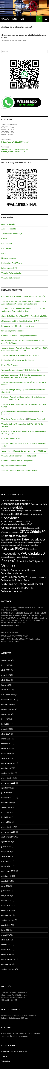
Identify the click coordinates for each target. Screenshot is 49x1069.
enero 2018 (6, 910)
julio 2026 (5, 665)
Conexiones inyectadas (14, 527)
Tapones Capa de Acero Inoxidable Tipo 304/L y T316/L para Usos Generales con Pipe (24, 349)
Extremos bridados (33, 539)
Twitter (13, 1051)
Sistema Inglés (14, 557)
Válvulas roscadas (11, 591)
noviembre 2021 (8, 783)
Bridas (18, 513)
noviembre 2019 (8, 832)
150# (3, 500)
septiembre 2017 (8, 920)
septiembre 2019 (8, 837)
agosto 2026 (6, 660)
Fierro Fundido (7, 248)
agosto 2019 (6, 841)
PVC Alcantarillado (29, 549)
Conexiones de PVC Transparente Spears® (19, 335)
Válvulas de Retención (10, 278)
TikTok (4, 1056)
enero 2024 (6, 748)
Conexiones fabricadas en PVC (16, 524)
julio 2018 (5, 886)
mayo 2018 (6, 895)
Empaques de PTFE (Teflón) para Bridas (17, 326)
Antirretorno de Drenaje (11, 233)
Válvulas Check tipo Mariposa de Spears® (18, 456)
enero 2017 (6, 954)
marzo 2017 (6, 944)
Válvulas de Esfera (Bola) (15, 580)
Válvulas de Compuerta (36, 577)
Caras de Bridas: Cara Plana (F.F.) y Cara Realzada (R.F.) (24, 316)
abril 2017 (5, 940)
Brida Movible (7, 514)
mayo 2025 (6, 675)
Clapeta (39, 514)
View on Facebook (7, 625)
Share (17, 625)
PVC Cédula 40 (10, 553)
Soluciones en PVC (9, 268)
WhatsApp (5, 1061)
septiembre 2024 (8, 709)
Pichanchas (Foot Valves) (11, 263)
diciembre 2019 (8, 827)
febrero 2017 (7, 949)
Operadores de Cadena (9, 545)
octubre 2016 (7, 964)
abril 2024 (5, 734)
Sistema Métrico (29, 557)
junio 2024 (5, 724)
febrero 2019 (7, 866)
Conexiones (10, 518)
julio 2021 (5, 792)
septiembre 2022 (8, 773)
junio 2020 (5, 817)
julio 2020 (5, 812)
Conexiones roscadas (10, 532)
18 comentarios (20, 40)
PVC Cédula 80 (32, 553)
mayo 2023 (6, 753)
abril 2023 (5, 758)
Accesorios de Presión (15, 503)
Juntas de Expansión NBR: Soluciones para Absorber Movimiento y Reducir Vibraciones (23, 376)
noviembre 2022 (8, 763)
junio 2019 (5, 846)
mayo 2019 (6, 851)
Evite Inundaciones (11, 539)
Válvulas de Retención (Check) (22, 584)
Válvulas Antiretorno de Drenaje (18, 569)
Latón (3, 253)
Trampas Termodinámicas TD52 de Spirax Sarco (21, 370)
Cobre (4, 238)
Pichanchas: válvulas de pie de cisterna (17, 360)
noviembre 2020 (8, 797)
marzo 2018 (6, 900)
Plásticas (7, 548)
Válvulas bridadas (11, 573)
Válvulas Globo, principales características (19, 470)
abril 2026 (5, 670)
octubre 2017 (7, 915)
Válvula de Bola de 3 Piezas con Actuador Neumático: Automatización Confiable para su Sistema (23, 302)
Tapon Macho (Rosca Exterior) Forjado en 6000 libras (23, 451)
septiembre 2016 (8, 969)
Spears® (8, 560)
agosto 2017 (6, 925)
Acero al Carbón (8, 224)
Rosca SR (4, 557)
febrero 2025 (7, 685)
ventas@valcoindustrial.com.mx (14, 149)
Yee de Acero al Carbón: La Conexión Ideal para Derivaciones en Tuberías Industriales (23, 309)
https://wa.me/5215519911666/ (14, 142)
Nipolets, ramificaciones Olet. (13, 465)
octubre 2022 (7, 768)
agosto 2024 (6, 714)
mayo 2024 (6, 729)
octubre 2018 (7, 876)
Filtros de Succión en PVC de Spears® (17, 460)
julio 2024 (5, 719)
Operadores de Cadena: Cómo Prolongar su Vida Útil (23, 296)
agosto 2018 (6, 881)
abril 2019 (5, 856)
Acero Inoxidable (8, 229)
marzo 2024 (6, 739)
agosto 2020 (6, 807)
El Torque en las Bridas (10, 438)
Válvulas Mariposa (7, 588)
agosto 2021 (6, 788)
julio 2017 (5, 930)
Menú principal (45, 19)
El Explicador (7, 243)
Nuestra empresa (8, 258)
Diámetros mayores (14, 535)
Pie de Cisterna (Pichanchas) (28, 545)
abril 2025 (5, 680)
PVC (18, 548)
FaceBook (5, 1051)
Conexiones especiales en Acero (16, 521)
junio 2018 (5, 891)
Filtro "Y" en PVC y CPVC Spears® (12, 542)
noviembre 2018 (8, 871)
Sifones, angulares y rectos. (12, 331)
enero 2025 (6, 690)
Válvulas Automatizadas (11, 273)
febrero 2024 (7, 743)
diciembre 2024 (8, 694)
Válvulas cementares (14, 577)
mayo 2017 (6, 935)
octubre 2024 (7, 704)
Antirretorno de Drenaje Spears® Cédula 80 (21, 510)
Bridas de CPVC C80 (29, 514)
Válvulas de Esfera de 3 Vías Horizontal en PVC (21, 355)
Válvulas (8, 566)
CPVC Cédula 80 (32, 531)
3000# (9, 500)
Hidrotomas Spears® (32, 542)
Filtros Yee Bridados (9, 365)
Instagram (23, 1051)
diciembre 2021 (8, 778)
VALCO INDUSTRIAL (12, 18)
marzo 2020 (6, 822)
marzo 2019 (6, 861)
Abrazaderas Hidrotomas (21, 500)
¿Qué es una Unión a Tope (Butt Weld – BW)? (20, 321)
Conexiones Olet (34, 528)
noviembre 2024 (8, 699)
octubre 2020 (7, 802)
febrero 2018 (7, 905)
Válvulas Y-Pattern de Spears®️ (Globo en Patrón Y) (23, 419)
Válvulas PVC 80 (24, 587)
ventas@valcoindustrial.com (13, 151)
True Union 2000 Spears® (30, 561)
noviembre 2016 (8, 959)
